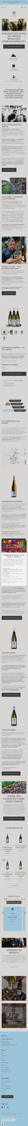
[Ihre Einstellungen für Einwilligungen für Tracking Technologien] (2, 1123)
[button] (3, 541)
